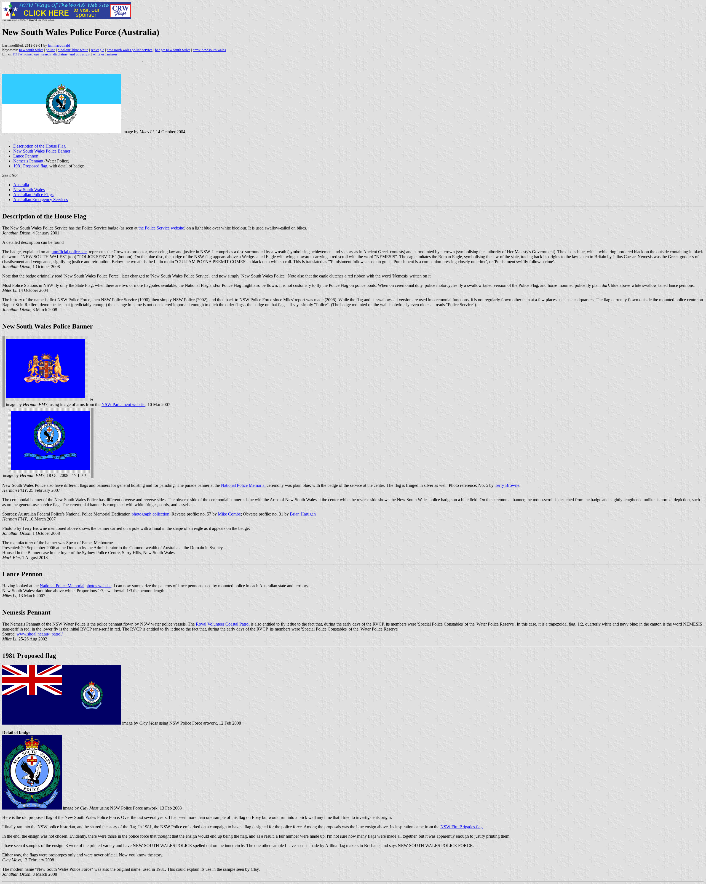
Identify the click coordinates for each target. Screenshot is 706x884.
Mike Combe (229, 514)
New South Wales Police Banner (41, 151)
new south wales (31, 50)
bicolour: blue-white (73, 50)
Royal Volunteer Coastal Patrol (223, 624)
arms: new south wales (209, 50)
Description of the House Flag (39, 146)
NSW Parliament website (123, 404)
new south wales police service (130, 50)
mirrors (112, 54)
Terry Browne (507, 485)
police (50, 50)
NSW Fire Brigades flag (461, 826)
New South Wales (29, 189)
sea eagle (97, 50)
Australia (21, 184)
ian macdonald (59, 45)
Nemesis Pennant (28, 161)
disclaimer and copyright (71, 54)
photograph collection (150, 514)
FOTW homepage (26, 54)
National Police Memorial (243, 485)
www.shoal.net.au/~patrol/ (40, 634)
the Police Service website (161, 228)
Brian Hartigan (303, 514)
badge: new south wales (172, 50)
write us (99, 54)
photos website (98, 585)
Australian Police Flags (33, 194)
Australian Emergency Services (40, 199)
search (46, 54)
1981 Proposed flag (30, 166)
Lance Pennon (25, 156)
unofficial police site (69, 251)
